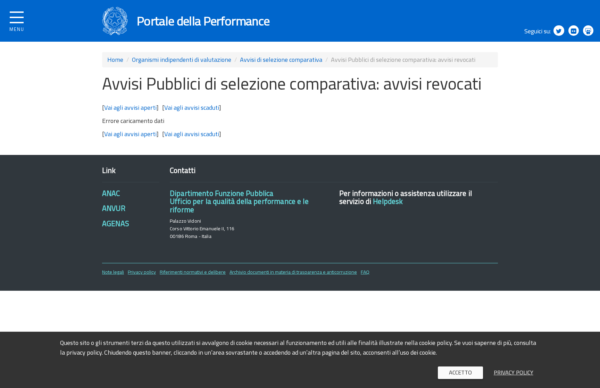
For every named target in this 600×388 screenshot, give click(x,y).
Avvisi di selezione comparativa (281, 59)
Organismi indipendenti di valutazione (181, 59)
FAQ (365, 271)
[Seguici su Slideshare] (588, 30)
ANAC (111, 193)
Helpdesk (388, 201)
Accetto (460, 372)
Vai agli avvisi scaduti (191, 107)
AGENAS (115, 223)
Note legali (113, 271)
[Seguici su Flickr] (574, 30)
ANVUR (113, 208)
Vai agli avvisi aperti (130, 107)
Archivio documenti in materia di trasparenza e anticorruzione (293, 271)
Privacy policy (142, 271)
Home (115, 59)
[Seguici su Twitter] (559, 30)
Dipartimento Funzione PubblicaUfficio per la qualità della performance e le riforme (239, 201)
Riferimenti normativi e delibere (193, 271)
